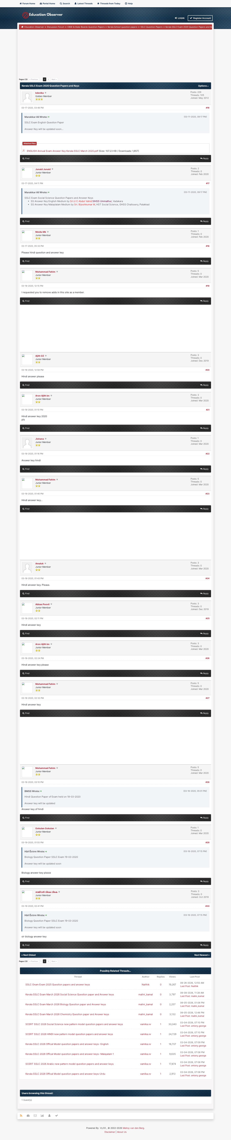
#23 (207, 493)
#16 (207, 107)
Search (66, 3)
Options (202, 85)
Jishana (39, 438)
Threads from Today (110, 3)
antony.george (198, 1025)
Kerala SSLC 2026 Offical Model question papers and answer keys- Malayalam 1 (69, 1053)
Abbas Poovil (42, 604)
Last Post (185, 986)
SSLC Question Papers (151, 27)
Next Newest (201, 955)
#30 (207, 906)
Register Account (202, 18)
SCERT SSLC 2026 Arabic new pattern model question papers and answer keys (69, 1063)
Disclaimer (109, 1132)
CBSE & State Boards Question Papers (86, 27)
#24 (207, 578)
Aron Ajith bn (42, 395)
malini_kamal (145, 994)
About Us (121, 1132)
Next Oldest (29, 955)
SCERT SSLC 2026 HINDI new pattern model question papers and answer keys (69, 1034)
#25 (207, 618)
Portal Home (48, 3)
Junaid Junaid (43, 169)
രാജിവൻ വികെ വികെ (46, 892)
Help (130, 3)
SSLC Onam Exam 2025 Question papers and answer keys (57, 984)
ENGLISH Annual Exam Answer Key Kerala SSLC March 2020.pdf (62, 150)
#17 (207, 183)
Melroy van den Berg (133, 1128)
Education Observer (34, 27)
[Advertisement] (113, 55)
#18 (207, 246)
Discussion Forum (55, 27)
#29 (207, 842)
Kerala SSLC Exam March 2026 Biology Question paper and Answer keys (65, 1004)
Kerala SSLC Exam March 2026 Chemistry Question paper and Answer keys (67, 1014)
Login (181, 18)
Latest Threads (85, 3)
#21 (207, 409)
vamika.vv (145, 1024)
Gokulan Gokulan (44, 828)
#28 (207, 782)
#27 (207, 698)
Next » (54, 79)
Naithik (145, 984)
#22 (207, 453)
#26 (207, 658)
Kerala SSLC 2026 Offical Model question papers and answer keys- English (67, 1044)
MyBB (103, 1128)
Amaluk (39, 563)
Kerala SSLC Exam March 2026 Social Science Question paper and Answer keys (69, 994)
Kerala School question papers (122, 27)
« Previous (33, 79)
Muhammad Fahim (45, 271)
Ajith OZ (39, 355)
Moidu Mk (40, 232)
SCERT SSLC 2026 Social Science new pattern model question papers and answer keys (74, 1024)
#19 (207, 286)
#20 (207, 370)
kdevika (39, 92)
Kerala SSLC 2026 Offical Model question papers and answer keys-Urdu (65, 1073)
